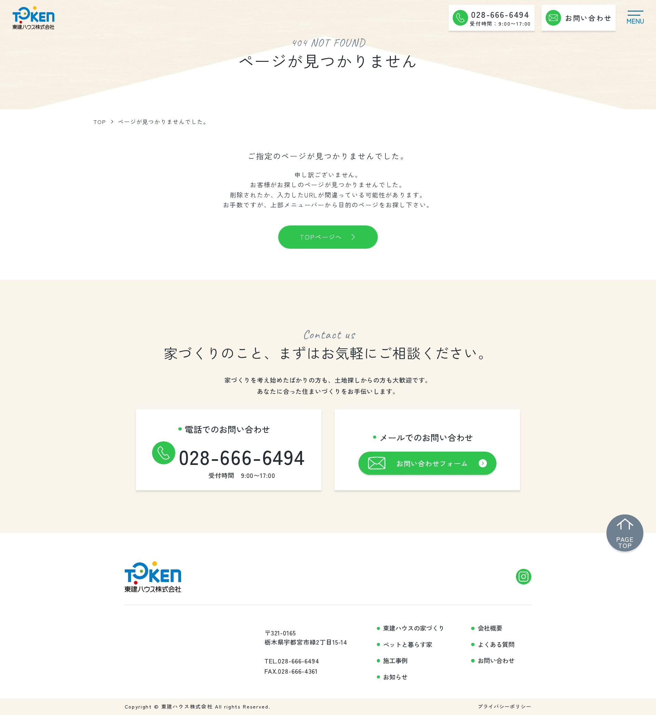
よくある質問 (496, 644)
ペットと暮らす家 (407, 644)
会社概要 (490, 628)
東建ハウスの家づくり (414, 628)
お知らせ (395, 677)
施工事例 (395, 660)
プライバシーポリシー (504, 706)
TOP (100, 122)
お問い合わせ (496, 660)
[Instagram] (524, 577)
